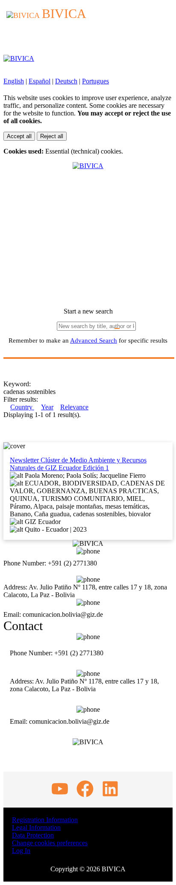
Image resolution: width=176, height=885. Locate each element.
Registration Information (45, 819)
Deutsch (66, 81)
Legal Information (36, 827)
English (13, 81)
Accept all (19, 136)
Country (22, 407)
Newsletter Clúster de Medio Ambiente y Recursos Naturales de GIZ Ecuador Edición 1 (78, 463)
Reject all (51, 136)
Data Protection (33, 835)
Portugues (95, 81)
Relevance (74, 407)
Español (39, 81)
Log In (21, 850)
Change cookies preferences (50, 843)
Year (47, 407)
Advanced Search (93, 340)
